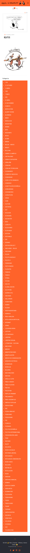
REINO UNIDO (9, 462)
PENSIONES (8, 414)
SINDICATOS (8, 488)
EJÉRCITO (8, 224)
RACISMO (7, 441)
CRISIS (7, 198)
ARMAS (7, 127)
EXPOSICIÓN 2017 (10, 245)
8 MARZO (7, 106)
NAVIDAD (7, 376)
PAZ (6, 408)
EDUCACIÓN (8, 218)
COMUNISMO (8, 177)
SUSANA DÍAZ (9, 491)
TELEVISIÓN (8, 494)
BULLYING (8, 150)
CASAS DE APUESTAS (11, 159)
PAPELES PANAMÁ (10, 393)
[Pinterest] (16, 550)
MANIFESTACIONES (10, 352)
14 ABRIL (7, 88)
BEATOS (7, 37)
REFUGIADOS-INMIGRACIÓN (13, 459)
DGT (6, 210)
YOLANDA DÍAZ (9, 530)
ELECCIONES (8, 227)
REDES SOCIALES (10, 450)
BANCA (7, 141)
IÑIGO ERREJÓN (9, 316)
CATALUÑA (8, 162)
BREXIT (7, 147)
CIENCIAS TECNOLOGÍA (11, 168)
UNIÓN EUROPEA (9, 512)
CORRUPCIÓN (9, 195)
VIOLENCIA (8, 521)
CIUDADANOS (9, 171)
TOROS (7, 500)
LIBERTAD (8, 337)
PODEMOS (8, 426)
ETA (6, 239)
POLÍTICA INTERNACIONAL (12, 432)
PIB (6, 420)
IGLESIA (7, 307)
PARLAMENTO (9, 396)
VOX (6, 527)
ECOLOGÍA (8, 213)
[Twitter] (13, 550)
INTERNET (8, 322)
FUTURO (7, 281)
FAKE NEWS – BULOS (11, 248)
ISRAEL (7, 325)
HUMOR (7, 304)
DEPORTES (8, 207)
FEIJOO (7, 254)
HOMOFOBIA (8, 302)
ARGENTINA (8, 124)
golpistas (8, 290)
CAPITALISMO (9, 156)
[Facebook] (10, 550)
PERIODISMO (9, 417)
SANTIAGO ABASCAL (11, 479)
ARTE (6, 130)
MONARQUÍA (8, 364)
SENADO (7, 482)
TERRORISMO (9, 497)
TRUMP (7, 506)
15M (6, 91)
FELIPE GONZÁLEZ (10, 257)
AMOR (7, 118)
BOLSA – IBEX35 (9, 144)
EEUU (6, 221)
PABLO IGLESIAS (9, 385)
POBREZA (8, 423)
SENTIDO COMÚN (10, 485)
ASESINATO (8, 132)
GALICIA (7, 284)
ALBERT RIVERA (9, 112)
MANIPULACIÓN (9, 355)
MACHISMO (8, 346)
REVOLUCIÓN (8, 471)
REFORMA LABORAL (10, 453)
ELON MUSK (8, 230)
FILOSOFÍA (8, 269)
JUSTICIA (7, 331)
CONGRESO (8, 183)
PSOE (6, 438)
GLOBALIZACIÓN (9, 287)
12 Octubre (8, 85)
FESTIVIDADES (9, 266)
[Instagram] (19, 550)
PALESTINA (8, 390)
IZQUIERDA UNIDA (10, 328)
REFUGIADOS (8, 456)
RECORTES (8, 447)
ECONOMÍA (8, 216)
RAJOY (7, 444)
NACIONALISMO (9, 373)
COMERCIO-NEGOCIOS (11, 174)
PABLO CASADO (9, 382)
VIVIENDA (8, 524)
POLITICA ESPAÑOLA (11, 429)
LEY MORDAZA (9, 334)
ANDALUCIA (8, 121)
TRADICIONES (9, 503)
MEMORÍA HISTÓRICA (11, 361)
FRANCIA (7, 272)
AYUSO (7, 135)
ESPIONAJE (8, 236)
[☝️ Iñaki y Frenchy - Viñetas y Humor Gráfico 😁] (13, 3)
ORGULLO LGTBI (9, 379)
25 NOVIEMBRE (9, 103)
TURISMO (7, 509)
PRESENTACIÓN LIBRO (11, 435)
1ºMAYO (7, 94)
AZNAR (7, 138)
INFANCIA (7, 313)
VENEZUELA (8, 518)
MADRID (7, 349)
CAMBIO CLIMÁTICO (10, 153)
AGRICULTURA (9, 109)
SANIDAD (7, 476)
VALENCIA (8, 515)
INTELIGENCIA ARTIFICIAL (12, 319)
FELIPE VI (8, 260)
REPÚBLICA (8, 468)
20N (6, 97)
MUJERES (8, 370)
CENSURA (7, 165)
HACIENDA (8, 296)
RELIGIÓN (7, 465)
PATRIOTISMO (9, 405)
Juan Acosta (19, 546)
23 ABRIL (7, 100)
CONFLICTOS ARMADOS (12, 180)
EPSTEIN (7, 233)
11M (6, 82)
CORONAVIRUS (9, 192)
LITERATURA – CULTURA (11, 343)
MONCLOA (8, 367)
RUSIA (7, 473)
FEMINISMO (8, 263)
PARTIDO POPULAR (10, 402)
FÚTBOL (7, 278)
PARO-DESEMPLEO (10, 399)
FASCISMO (8, 251)
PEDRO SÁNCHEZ (10, 411)
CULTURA (7, 204)
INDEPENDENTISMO (10, 310)
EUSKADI (7, 242)
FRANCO (7, 275)
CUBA (6, 201)
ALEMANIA (8, 115)
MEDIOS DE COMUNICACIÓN (13, 358)
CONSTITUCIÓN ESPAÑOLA (12, 186)
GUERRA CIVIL (9, 293)
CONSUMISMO (9, 189)
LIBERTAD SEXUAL (10, 340)
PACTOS (7, 387)
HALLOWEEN (8, 299)
